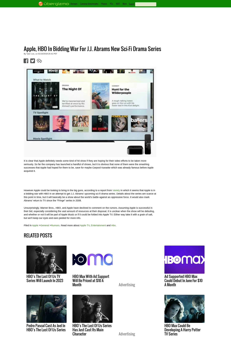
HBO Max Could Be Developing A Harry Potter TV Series (182, 329)
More (125, 3)
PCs (111, 3)
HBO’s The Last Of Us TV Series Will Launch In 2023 (44, 278)
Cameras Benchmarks (89, 3)
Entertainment (98, 225)
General (44, 225)
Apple (35, 225)
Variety (116, 190)
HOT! (118, 3)
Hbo (113, 225)
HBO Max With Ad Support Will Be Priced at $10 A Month (90, 280)
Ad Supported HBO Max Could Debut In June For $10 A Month (183, 280)
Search (132, 4)
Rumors (55, 225)
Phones (104, 3)
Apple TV (85, 225)
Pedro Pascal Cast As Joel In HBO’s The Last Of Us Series (46, 327)
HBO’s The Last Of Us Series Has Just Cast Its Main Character (92, 329)
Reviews (74, 3)
